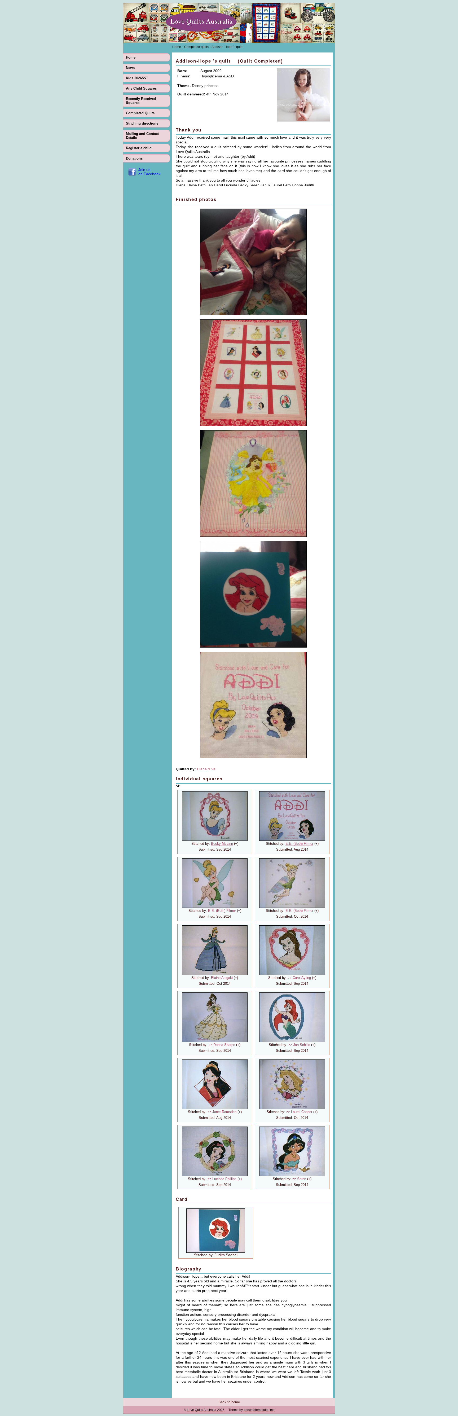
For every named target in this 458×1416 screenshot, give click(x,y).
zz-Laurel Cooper (299, 1112)
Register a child (139, 148)
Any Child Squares (141, 88)
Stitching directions (142, 123)
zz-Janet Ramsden (222, 1112)
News (130, 68)
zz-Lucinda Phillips (222, 1179)
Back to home (229, 1402)
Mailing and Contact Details (142, 136)
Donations (134, 158)
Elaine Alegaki (222, 978)
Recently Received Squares (141, 101)
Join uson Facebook (149, 172)
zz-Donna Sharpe (222, 1045)
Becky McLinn (222, 844)
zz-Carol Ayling (299, 978)
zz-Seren (299, 1179)
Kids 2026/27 (136, 78)
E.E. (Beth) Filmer (299, 844)
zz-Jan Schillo (299, 1045)
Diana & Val (206, 769)
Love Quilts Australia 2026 (205, 1409)
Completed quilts (196, 47)
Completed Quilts (140, 113)
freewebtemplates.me (259, 1409)
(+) (239, 1179)
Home (130, 57)
